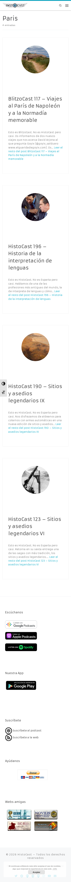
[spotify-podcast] (21, 651)
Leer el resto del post (35, 295)
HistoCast (25, 854)
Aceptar (36, 872)
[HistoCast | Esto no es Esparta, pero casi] (14, 5)
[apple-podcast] (21, 640)
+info (55, 869)
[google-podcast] (21, 628)
